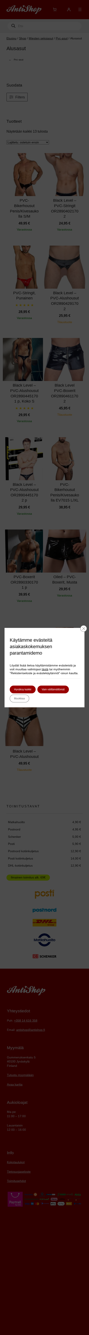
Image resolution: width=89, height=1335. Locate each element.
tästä (45, 669)
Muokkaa (19, 698)
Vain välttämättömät (53, 689)
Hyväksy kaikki (22, 689)
